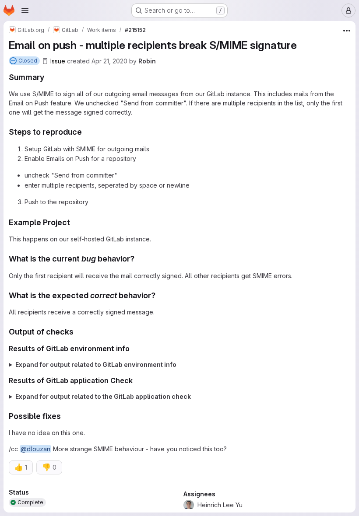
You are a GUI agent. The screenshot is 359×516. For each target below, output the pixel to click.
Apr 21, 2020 (109, 61)
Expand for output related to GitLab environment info (95, 364)
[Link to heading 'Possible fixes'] (65, 416)
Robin (147, 61)
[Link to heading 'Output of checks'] (78, 331)
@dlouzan (35, 449)
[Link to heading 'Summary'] (48, 77)
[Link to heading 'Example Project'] (74, 222)
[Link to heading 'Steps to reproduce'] (86, 131)
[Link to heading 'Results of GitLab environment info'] (133, 348)
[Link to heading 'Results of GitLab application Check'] (137, 380)
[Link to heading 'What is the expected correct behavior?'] (159, 295)
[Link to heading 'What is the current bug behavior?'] (138, 258)
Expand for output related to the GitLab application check (103, 396)
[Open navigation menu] (25, 10)
